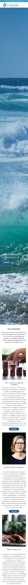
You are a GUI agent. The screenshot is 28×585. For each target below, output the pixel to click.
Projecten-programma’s (14, 549)
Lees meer (14, 429)
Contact (6, 262)
